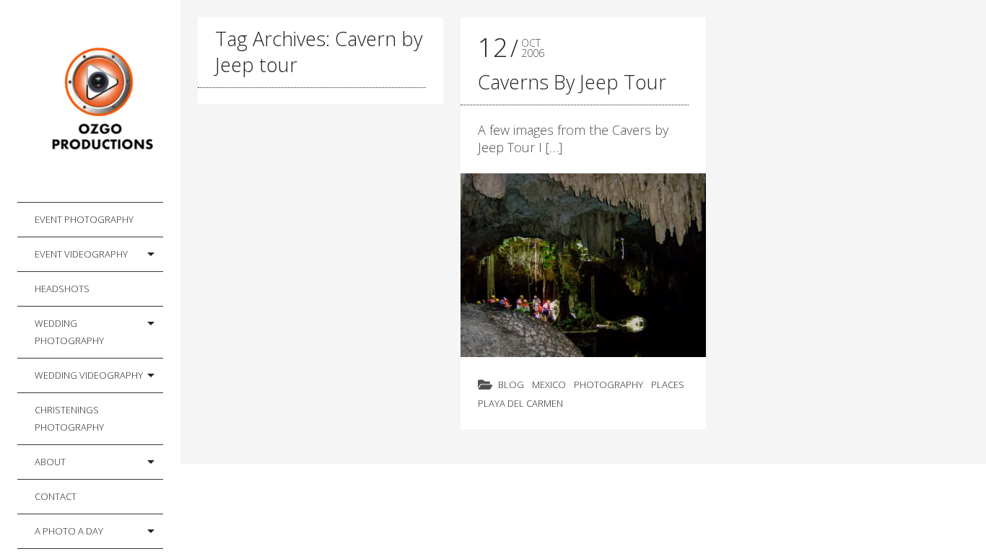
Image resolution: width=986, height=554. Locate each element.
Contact (56, 496)
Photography (608, 384)
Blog (511, 384)
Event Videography (81, 253)
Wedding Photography (69, 332)
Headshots (62, 288)
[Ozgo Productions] (99, 101)
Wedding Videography (89, 375)
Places (667, 384)
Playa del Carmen (520, 403)
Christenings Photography (69, 418)
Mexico (549, 384)
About (50, 461)
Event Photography (84, 219)
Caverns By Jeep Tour (572, 82)
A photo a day (69, 530)
